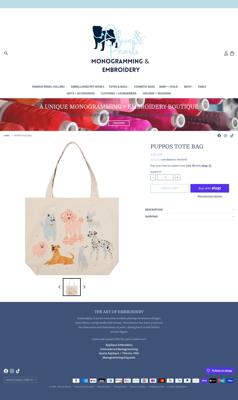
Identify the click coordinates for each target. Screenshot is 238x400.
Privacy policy (120, 386)
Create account (208, 4)
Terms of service (138, 386)
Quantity (155, 172)
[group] (72, 287)
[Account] (226, 53)
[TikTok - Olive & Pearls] (231, 135)
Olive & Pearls (64, 386)
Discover (119, 123)
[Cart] (232, 53)
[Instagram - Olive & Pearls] (225, 135)
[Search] (6, 53)
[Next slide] (84, 287)
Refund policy (103, 386)
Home (7, 135)
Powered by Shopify (84, 386)
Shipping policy (156, 386)
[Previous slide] (59, 287)
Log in (194, 4)
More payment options (210, 196)
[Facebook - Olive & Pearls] (219, 135)
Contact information (177, 386)
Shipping (155, 159)
